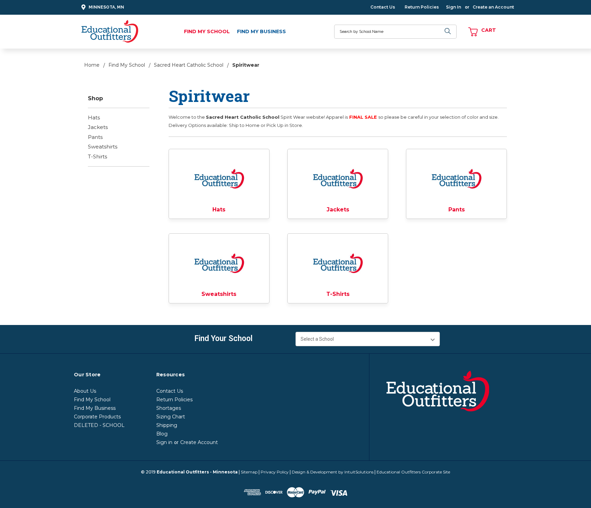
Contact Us (382, 7)
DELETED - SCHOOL (99, 425)
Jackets (98, 127)
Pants (95, 137)
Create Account (199, 442)
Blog (162, 434)
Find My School (207, 31)
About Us (85, 391)
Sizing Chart (170, 417)
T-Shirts (97, 156)
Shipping (166, 425)
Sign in (164, 442)
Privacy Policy (275, 471)
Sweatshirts (102, 146)
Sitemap (249, 471)
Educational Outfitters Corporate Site (413, 471)
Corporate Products (97, 417)
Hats (94, 117)
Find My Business (261, 31)
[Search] (448, 32)
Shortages (168, 408)
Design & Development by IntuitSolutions (332, 471)
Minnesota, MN (106, 7)
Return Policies (422, 7)
